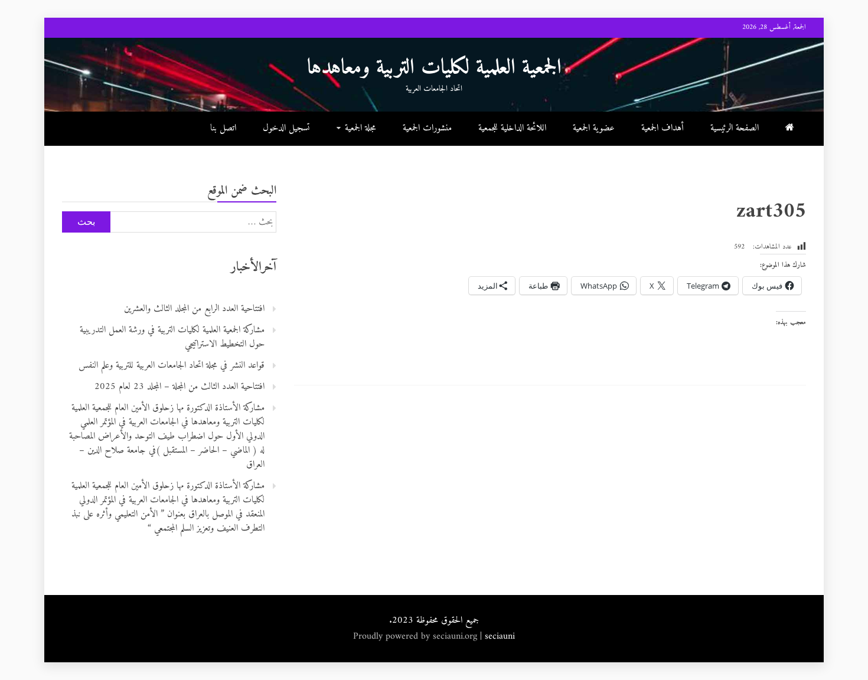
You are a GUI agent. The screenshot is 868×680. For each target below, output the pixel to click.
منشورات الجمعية (427, 128)
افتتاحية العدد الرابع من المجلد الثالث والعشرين (194, 308)
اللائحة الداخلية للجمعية (512, 128)
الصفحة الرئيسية (734, 128)
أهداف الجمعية (662, 128)
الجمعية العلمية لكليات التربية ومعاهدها (434, 68)
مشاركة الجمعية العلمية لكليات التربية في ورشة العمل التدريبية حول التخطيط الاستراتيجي (172, 337)
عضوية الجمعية (594, 128)
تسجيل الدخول (286, 128)
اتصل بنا (223, 128)
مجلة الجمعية (360, 128)
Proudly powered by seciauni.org (416, 636)
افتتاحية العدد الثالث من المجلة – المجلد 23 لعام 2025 (179, 386)
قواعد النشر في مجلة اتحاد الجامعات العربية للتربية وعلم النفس (172, 365)
